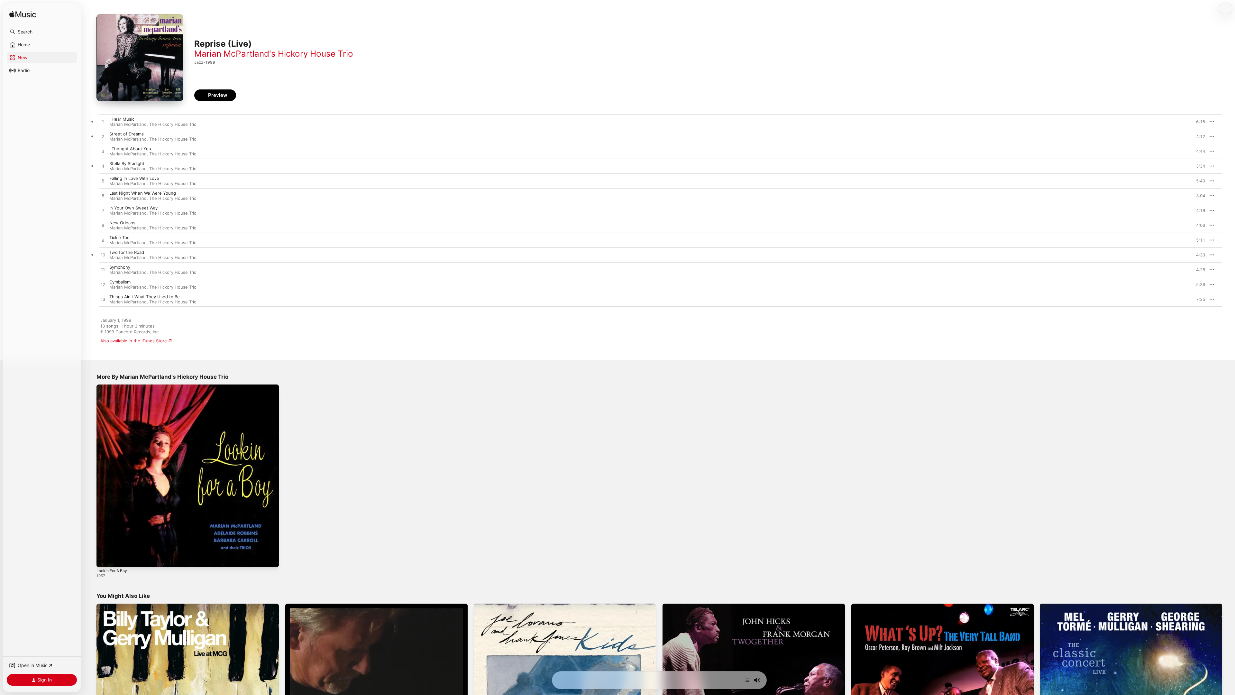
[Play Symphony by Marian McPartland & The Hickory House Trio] (102, 270)
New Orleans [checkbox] (122, 222)
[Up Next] (747, 680)
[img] (22, 14)
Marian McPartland (128, 124)
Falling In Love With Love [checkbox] (134, 178)
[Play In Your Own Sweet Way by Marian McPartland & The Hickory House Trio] (102, 211)
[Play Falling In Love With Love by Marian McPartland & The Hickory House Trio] (102, 181)
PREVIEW (1198, 122)
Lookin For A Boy (113, 387)
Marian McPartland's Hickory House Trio (273, 54)
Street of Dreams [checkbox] (126, 133)
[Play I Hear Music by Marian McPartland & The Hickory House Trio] (102, 122)
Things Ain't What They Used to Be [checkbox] (144, 296)
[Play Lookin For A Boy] (104, 559)
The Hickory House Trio (173, 124)
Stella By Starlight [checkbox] (126, 163)
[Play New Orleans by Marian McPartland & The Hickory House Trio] (102, 225)
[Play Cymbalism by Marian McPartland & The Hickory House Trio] (102, 285)
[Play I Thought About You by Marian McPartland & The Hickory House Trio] (102, 151)
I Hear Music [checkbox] (121, 119)
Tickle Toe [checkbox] (119, 237)
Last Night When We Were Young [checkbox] (142, 193)
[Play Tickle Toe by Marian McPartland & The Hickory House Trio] (102, 240)
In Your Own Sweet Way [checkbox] (133, 207)
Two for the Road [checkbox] (126, 252)
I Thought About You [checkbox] (130, 148)
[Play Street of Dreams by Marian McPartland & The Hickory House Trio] (102, 137)
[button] (42, 31)
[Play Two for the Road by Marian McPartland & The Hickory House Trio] (102, 255)
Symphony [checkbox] (119, 267)
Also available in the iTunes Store (133, 340)
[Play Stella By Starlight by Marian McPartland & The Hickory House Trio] (102, 166)
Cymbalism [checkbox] (120, 281)
